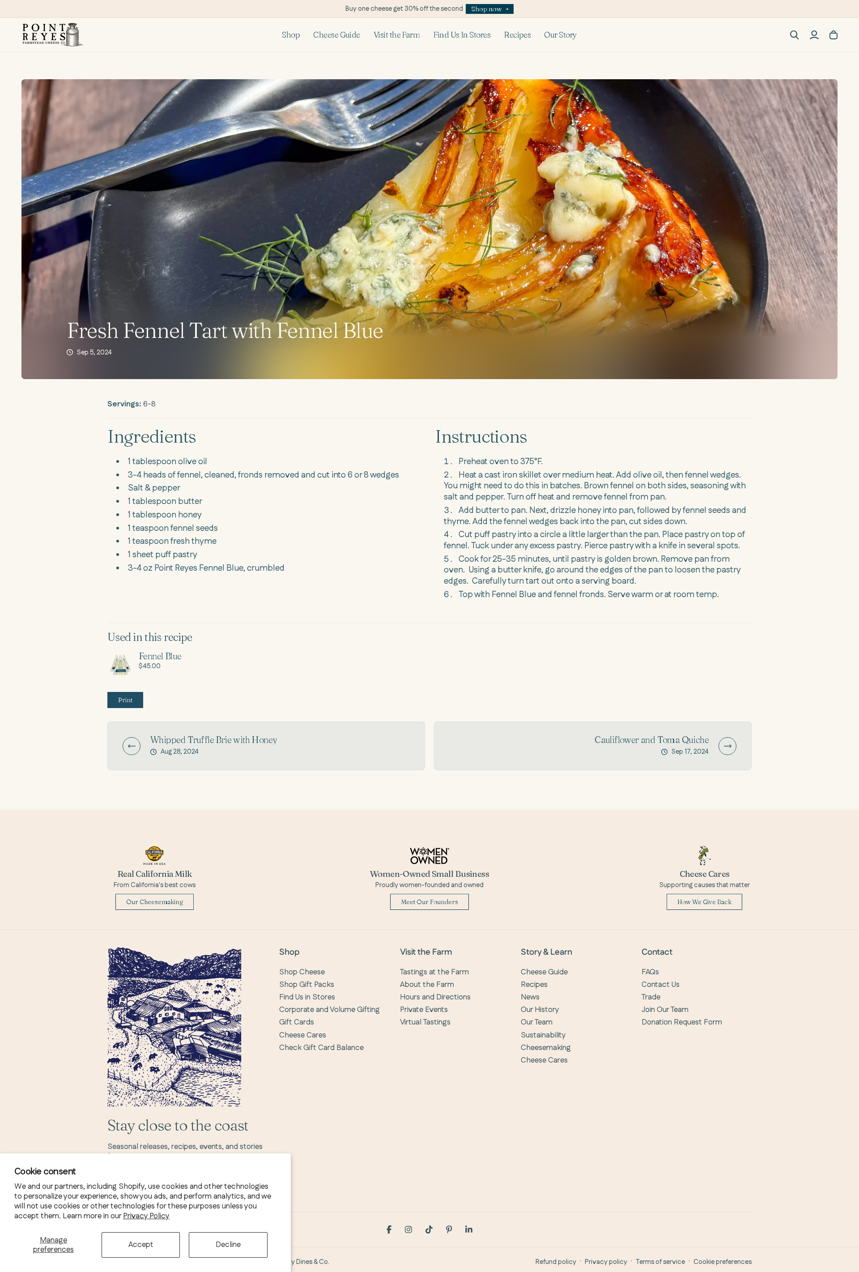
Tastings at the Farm (434, 972)
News (530, 997)
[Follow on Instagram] (408, 1229)
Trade (651, 997)
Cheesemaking (546, 1047)
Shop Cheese (302, 972)
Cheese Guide (336, 35)
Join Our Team (665, 1009)
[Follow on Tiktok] (429, 1229)
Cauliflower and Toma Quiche (652, 739)
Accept (140, 1244)
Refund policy (556, 1262)
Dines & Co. (312, 1262)
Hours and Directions (435, 997)
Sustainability (543, 1035)
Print (125, 700)
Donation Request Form (682, 1022)
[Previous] (131, 746)
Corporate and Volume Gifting (329, 1009)
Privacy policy (606, 1262)
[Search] (794, 34)
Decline (228, 1244)
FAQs (650, 972)
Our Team (537, 1022)
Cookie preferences (722, 1262)
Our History (540, 1009)
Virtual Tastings (425, 1022)
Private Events (424, 1009)
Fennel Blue (160, 656)
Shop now (486, 8)
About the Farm (427, 984)
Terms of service (660, 1262)
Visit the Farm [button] (397, 35)
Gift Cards (296, 1022)
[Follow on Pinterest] (449, 1229)
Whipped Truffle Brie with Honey (213, 739)
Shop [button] (291, 35)
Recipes (517, 35)
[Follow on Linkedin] (468, 1229)
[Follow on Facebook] (389, 1229)
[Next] (727, 746)
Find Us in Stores (307, 997)
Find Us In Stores (461, 35)
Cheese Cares (302, 1035)
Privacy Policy (146, 1216)
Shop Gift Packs (306, 984)
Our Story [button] (560, 35)
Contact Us (661, 984)
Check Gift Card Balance (321, 1047)
